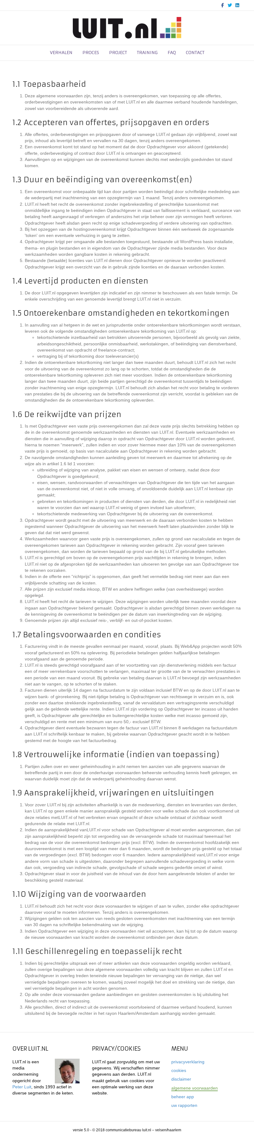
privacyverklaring (187, 1061)
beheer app (182, 1096)
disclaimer (181, 1079)
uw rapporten (184, 1105)
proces (90, 52)
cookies (178, 1070)
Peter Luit (21, 1086)
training (147, 52)
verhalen (61, 52)
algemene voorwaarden (194, 1088)
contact (195, 52)
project (118, 52)
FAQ (172, 52)
